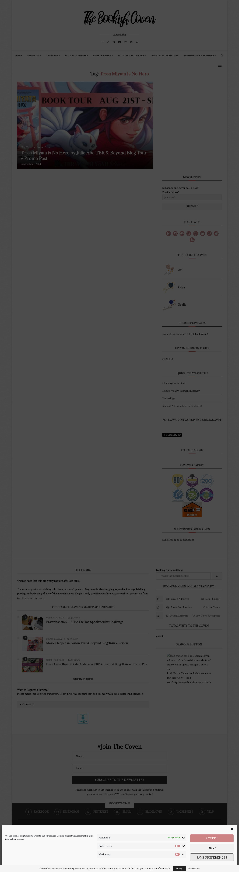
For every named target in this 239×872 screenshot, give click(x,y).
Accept (212, 838)
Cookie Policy (11, 866)
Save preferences (211, 857)
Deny (212, 848)
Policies (22, 866)
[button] (232, 829)
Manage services (222, 866)
